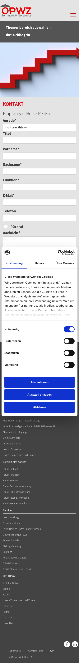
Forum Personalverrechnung (17, 486)
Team (6, 594)
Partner (6, 611)
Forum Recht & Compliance (16, 503)
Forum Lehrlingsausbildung (16, 492)
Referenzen (8, 606)
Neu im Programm (12, 449)
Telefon (9, 211)
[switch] (69, 341)
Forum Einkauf (10, 469)
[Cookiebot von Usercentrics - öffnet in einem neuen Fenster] (58, 252)
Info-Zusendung (11, 517)
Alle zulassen (40, 382)
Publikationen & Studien (15, 557)
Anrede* (9, 120)
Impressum (15, 651)
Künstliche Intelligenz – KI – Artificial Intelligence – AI (29, 426)
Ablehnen (39, 407)
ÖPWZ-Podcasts (11, 563)
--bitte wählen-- (16, 127)
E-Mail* (8, 195)
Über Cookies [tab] (65, 263)
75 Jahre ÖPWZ (10, 583)
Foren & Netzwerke (14, 462)
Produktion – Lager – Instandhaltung (21, 420)
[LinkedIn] (75, 644)
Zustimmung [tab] (14, 263)
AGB (52, 651)
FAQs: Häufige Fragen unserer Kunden (22, 529)
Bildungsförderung (12, 546)
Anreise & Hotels (11, 540)
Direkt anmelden (11, 523)
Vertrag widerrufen (21, 657)
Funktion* (11, 180)
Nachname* (12, 164)
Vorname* (11, 149)
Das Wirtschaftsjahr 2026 (15, 534)
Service (7, 510)
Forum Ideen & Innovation (16, 497)
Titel (7, 133)
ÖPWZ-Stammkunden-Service (18, 569)
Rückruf (17, 226)
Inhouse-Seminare (12, 443)
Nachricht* (11, 232)
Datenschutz (35, 651)
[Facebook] (67, 644)
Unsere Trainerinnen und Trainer (19, 455)
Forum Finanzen (11, 474)
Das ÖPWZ (9, 576)
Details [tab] (39, 263)
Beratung (7, 552)
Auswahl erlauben (39, 394)
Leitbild (6, 588)
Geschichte (8, 617)
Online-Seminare (11, 437)
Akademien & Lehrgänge (15, 432)
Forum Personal (11, 480)
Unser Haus (8, 623)
